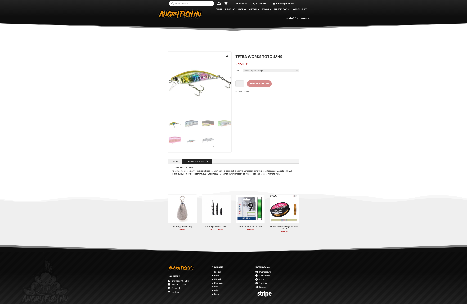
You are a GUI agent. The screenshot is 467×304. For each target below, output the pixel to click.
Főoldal (217, 272)
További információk (196, 161)
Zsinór (265, 9)
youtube (175, 292)
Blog (216, 286)
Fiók (216, 290)
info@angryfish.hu (180, 281)
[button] (227, 56)
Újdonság (230, 9)
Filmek (219, 9)
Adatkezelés (264, 275)
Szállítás (263, 283)
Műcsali (253, 9)
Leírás (175, 161)
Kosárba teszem (259, 83)
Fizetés (262, 287)
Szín (237, 70)
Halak (216, 275)
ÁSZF (261, 279)
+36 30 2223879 (179, 284)
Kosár (217, 294)
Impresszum (265, 272)
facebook (176, 288)
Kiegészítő (291, 18)
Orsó (303, 18)
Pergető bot (280, 9)
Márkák (242, 9)
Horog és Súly (299, 9)
